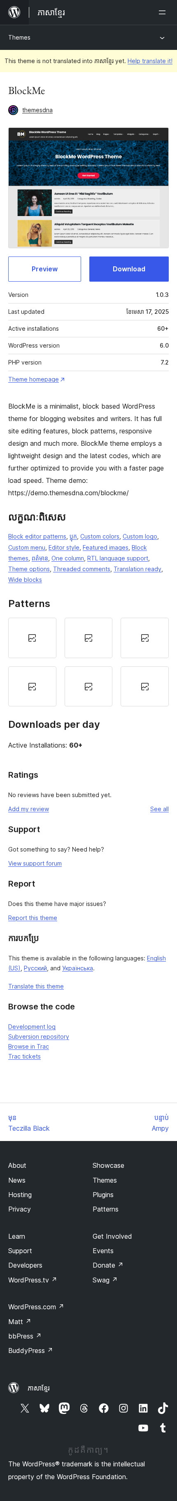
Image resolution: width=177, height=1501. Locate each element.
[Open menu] (164, 12)
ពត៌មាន (40, 558)
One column (67, 558)
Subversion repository (38, 1036)
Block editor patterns (37, 536)
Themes (19, 37)
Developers (25, 1265)
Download (129, 269)
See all (159, 808)
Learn (16, 1236)
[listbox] (88, 662)
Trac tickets (24, 1056)
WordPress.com (36, 1307)
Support (20, 1251)
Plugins (103, 1194)
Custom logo (140, 536)
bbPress (25, 1336)
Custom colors (99, 536)
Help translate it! (150, 60)
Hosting (20, 1194)
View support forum (35, 863)
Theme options (29, 568)
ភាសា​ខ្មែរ (39, 1388)
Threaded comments (81, 568)
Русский (35, 968)
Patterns (106, 1209)
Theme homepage (33, 379)
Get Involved (112, 1236)
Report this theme (32, 917)
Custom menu (26, 547)
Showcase (108, 1165)
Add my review (28, 808)
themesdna (37, 109)
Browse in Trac (28, 1046)
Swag (105, 1280)
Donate (108, 1265)
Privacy (19, 1209)
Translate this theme (36, 986)
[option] (32, 638)
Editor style (64, 547)
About (17, 1165)
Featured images (105, 547)
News (17, 1180)
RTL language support (117, 558)
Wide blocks (25, 579)
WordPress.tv (32, 1280)
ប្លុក (73, 536)
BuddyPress (30, 1350)
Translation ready (137, 568)
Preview (45, 269)
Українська (77, 968)
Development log (32, 1026)
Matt (19, 1321)
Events (103, 1251)
